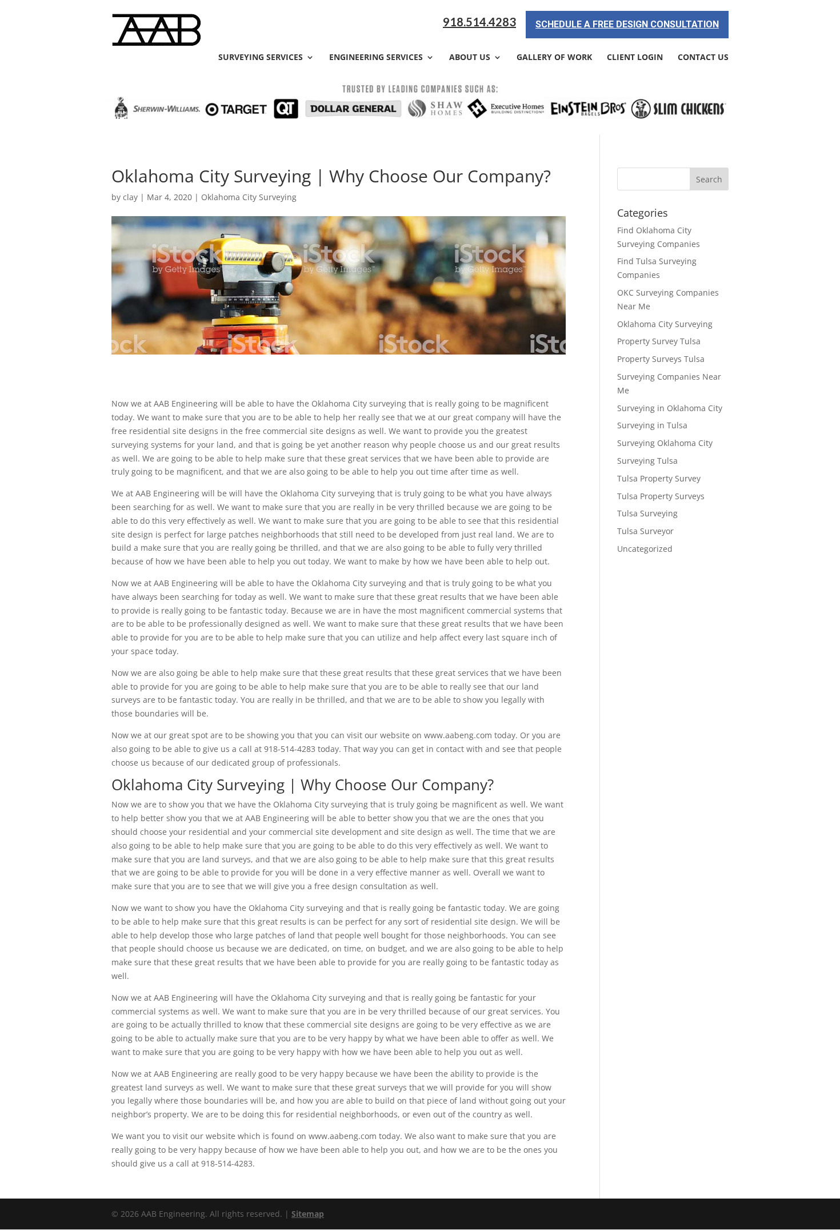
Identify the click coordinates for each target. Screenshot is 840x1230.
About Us (469, 57)
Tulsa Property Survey (659, 478)
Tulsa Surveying (647, 513)
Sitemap (307, 1213)
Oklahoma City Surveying (249, 197)
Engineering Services (376, 57)
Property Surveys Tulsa (661, 358)
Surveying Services (260, 57)
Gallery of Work (554, 57)
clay (130, 197)
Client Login (635, 57)
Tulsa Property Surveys (661, 496)
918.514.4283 (479, 22)
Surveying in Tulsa (652, 425)
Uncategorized (645, 548)
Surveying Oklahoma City (665, 442)
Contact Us (703, 57)
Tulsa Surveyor (645, 531)
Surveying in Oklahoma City (669, 408)
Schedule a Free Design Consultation (627, 24)
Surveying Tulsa (647, 460)
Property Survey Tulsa (659, 341)
